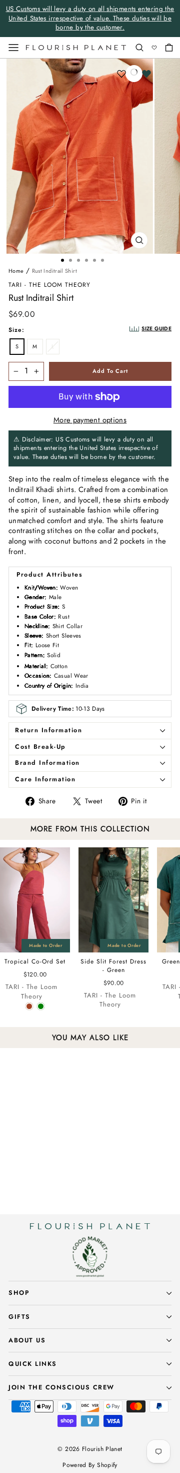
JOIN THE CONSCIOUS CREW (61, 1387)
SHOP (18, 1292)
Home (16, 271)
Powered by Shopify (90, 1464)
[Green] (40, 1006)
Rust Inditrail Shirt (54, 271)
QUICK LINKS (32, 1363)
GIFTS (19, 1316)
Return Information (48, 730)
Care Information (45, 779)
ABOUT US (27, 1340)
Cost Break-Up (40, 746)
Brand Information (47, 762)
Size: (16, 330)
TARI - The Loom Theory (49, 284)
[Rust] (29, 1006)
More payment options (90, 420)
